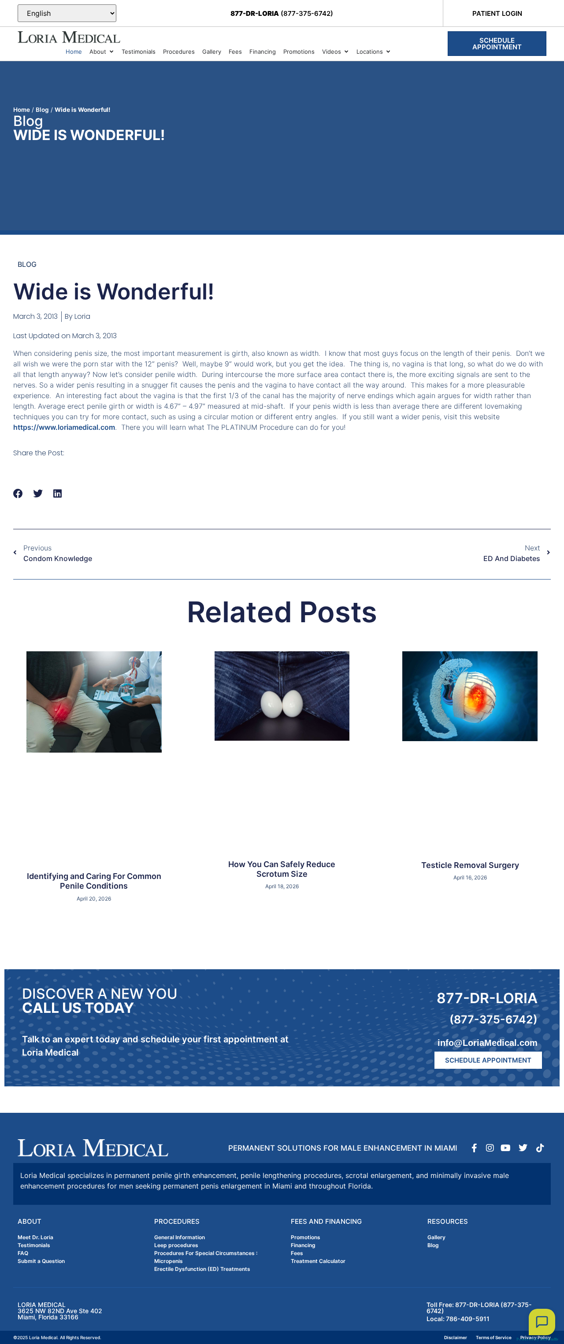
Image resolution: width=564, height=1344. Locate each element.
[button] (18, 494)
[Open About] (111, 52)
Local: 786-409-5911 (458, 1318)
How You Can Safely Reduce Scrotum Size (281, 869)
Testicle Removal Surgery (470, 865)
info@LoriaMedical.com (488, 1043)
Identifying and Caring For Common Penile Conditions (94, 880)
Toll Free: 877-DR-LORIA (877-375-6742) (479, 1307)
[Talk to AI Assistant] (542, 1322)
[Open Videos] (346, 52)
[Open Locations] (388, 52)
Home (21, 109)
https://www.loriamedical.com (64, 427)
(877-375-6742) (281, 13)
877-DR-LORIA (487, 998)
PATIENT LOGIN (497, 13)
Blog (42, 109)
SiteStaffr (549, 1339)
